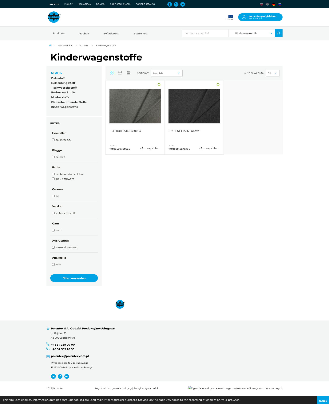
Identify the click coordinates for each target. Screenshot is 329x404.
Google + (66, 376)
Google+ (176, 4)
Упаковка (59, 257)
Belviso (100, 4)
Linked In (182, 4)
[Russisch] (279, 4)
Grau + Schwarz (64, 178)
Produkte (59, 33)
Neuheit (84, 33)
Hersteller (59, 133)
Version (57, 206)
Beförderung (111, 33)
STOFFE (84, 45)
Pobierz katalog (145, 4)
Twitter (53, 376)
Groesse (57, 189)
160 (57, 195)
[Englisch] (267, 4)
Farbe (56, 167)
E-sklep (68, 4)
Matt (58, 230)
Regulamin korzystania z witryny (113, 388)
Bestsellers (140, 33)
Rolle (58, 264)
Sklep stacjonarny (120, 4)
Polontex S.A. (63, 139)
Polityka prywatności (146, 388)
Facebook (169, 4)
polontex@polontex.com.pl (70, 356)
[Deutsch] (273, 4)
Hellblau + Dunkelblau (69, 174)
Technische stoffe (65, 213)
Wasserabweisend (66, 247)
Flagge (57, 150)
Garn (55, 223)
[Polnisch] (261, 4)
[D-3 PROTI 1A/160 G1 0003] (135, 117)
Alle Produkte (65, 45)
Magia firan (84, 4)
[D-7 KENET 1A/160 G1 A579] (194, 117)
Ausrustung (60, 240)
